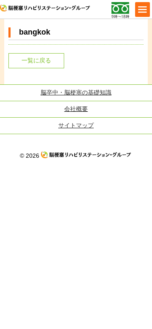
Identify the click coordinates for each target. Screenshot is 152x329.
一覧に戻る (36, 60)
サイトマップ (76, 125)
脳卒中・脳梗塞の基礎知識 (76, 92)
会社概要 (76, 108)
